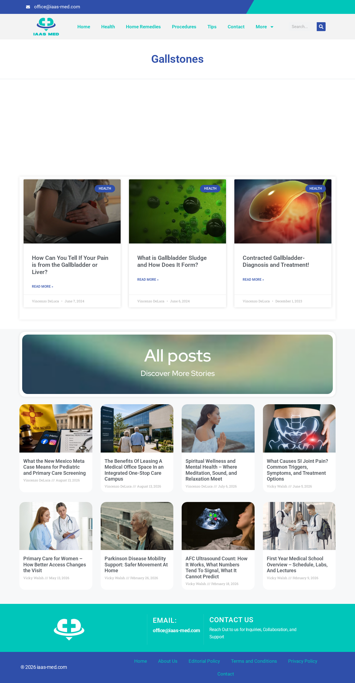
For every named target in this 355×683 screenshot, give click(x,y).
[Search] (321, 26)
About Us (168, 661)
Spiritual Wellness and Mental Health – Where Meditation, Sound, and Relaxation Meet (211, 470)
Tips (212, 26)
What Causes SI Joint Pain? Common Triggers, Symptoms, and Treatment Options (297, 470)
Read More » (42, 286)
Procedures (184, 26)
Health (108, 26)
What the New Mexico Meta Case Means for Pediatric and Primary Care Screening (54, 467)
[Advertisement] (177, 135)
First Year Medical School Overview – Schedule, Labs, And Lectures (297, 564)
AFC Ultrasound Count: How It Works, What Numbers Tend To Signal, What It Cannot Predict (216, 567)
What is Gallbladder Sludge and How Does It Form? (172, 261)
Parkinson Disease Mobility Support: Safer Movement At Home (136, 564)
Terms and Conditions (254, 661)
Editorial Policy (204, 661)
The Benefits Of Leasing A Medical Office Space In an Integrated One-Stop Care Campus (134, 470)
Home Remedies (143, 26)
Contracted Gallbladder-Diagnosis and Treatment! (276, 261)
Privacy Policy (302, 661)
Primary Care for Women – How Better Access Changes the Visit (54, 564)
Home (83, 26)
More (261, 26)
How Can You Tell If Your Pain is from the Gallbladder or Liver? (70, 265)
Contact (236, 26)
